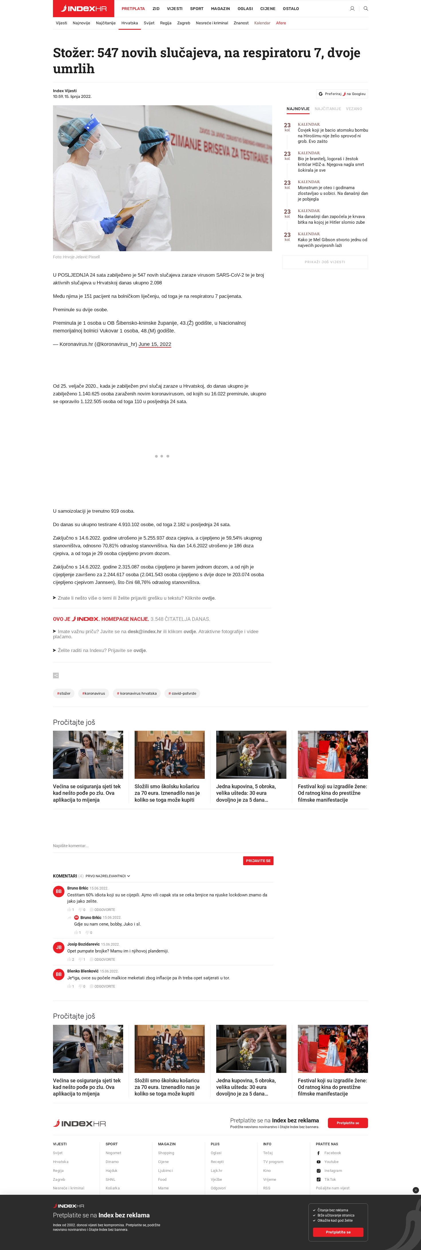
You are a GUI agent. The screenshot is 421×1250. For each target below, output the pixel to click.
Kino (267, 1170)
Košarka (113, 1188)
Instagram (333, 1170)
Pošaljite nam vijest (333, 1188)
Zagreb (183, 23)
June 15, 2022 (155, 344)
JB (59, 947)
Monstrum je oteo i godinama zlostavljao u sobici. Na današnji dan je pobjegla (333, 191)
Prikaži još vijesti (325, 262)
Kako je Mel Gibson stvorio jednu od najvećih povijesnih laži (332, 240)
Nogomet (113, 1153)
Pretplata (133, 8)
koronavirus (93, 693)
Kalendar (262, 23)
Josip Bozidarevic (83, 944)
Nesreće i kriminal (212, 23)
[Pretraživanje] (363, 8)
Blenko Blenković (83, 971)
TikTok (330, 1179)
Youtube (331, 1162)
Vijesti (175, 8)
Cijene (268, 8)
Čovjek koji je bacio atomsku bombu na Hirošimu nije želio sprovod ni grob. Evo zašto (333, 133)
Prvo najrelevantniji (106, 876)
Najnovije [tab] (298, 109)
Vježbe (216, 1179)
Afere (281, 23)
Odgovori (218, 1188)
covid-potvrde (182, 693)
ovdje (190, 631)
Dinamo (112, 1162)
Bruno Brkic (77, 888)
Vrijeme (269, 1179)
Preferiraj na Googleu (345, 94)
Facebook (332, 1153)
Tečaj (268, 1153)
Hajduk (112, 1170)
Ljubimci (165, 1170)
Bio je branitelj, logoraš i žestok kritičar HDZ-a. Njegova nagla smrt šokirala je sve (331, 162)
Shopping (166, 1153)
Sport (197, 8)
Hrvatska (129, 23)
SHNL (111, 1179)
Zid (156, 8)
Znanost (241, 23)
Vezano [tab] (354, 109)
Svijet (149, 23)
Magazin (167, 1144)
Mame (163, 1188)
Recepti (217, 1162)
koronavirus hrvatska (137, 693)
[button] (60, 753)
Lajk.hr (217, 1170)
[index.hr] (83, 8)
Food (162, 1179)
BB (59, 891)
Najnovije (81, 23)
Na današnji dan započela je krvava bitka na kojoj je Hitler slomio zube (331, 217)
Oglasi (245, 8)
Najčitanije (106, 23)
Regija (166, 23)
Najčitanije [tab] (328, 109)
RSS (266, 1188)
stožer (63, 693)
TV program (273, 1162)
